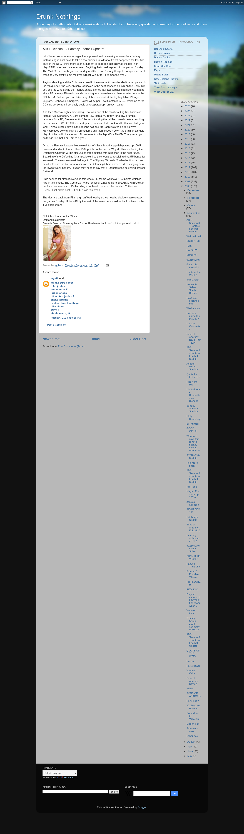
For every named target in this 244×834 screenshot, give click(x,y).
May (190, 756)
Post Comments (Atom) (71, 346)
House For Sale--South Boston (192, 289)
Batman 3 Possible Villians (192, 574)
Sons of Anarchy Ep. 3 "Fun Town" (193, 338)
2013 (188, 162)
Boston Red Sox (163, 61)
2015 (188, 153)
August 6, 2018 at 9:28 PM (66, 317)
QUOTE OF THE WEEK (193, 653)
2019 (188, 134)
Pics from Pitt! (191, 383)
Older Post (138, 339)
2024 (188, 111)
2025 (188, 106)
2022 (188, 120)
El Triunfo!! (192, 423)
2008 (188, 186)
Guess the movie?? (192, 266)
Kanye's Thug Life (193, 565)
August (191, 741)
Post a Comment (56, 324)
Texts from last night (165, 87)
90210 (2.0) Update (193, 456)
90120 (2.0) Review (193, 707)
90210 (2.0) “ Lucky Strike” (193, 548)
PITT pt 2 (191, 486)
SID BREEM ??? (193, 511)
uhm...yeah (192, 279)
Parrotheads (193, 666)
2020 (188, 129)
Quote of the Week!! (193, 273)
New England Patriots (166, 79)
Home (95, 339)
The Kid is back (192, 464)
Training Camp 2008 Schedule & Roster (193, 624)
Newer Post (51, 339)
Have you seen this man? (192, 301)
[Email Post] (107, 265)
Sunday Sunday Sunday (192, 408)
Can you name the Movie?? (193, 316)
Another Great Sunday (192, 366)
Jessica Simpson (192, 503)
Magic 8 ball (161, 74)
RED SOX (192, 589)
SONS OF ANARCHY (193, 695)
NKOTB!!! (191, 255)
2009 (188, 181)
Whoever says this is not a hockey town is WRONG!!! (193, 443)
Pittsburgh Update (192, 518)
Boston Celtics (162, 57)
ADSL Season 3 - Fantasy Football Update (193, 640)
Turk (188, 245)
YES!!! (189, 688)
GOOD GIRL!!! (191, 430)
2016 (188, 148)
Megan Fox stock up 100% (192, 494)
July (190, 746)
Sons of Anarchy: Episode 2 (193, 527)
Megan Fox (192, 723)
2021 (188, 125)
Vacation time (191, 612)
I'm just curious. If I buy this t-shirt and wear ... (193, 600)
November (193, 197)
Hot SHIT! (192, 250)
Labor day (192, 736)
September (193, 213)
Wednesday (193, 308)
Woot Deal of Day (164, 91)
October (191, 205)
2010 (188, 176)
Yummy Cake (190, 672)
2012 (188, 167)
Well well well (193, 236)
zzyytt (54, 278)
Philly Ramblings (193, 417)
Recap (190, 661)
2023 (188, 115)
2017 (188, 143)
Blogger (142, 807)
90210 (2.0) (193, 260)
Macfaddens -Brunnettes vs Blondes (193, 395)
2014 (188, 158)
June (190, 751)
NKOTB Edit (193, 241)
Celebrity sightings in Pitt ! (192, 538)
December (193, 190)
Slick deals (160, 83)
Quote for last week (193, 375)
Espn (157, 70)
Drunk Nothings (58, 16)
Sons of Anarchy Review (192, 681)
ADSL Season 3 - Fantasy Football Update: (193, 226)
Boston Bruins (162, 53)
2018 (188, 139)
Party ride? (192, 701)
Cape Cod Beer (163, 66)
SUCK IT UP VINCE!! (193, 557)
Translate (69, 777)
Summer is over (192, 730)
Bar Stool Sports (163, 49)
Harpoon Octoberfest (193, 326)
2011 (188, 172)
